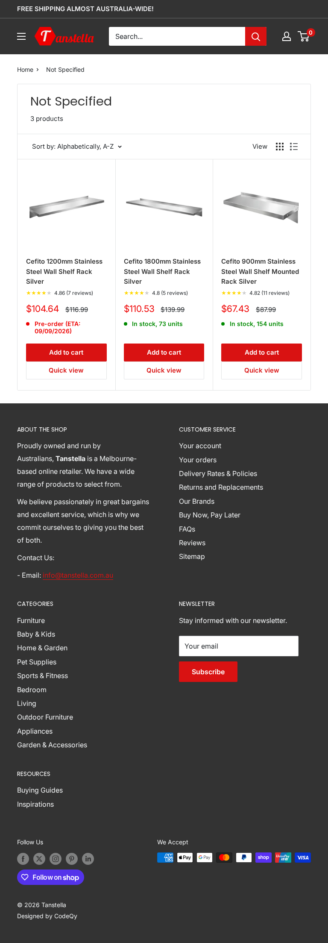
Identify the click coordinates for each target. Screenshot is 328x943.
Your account (200, 445)
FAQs (187, 529)
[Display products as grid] (280, 146)
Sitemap (192, 556)
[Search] (255, 36)
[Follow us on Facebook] (23, 858)
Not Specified (65, 69)
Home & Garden (42, 647)
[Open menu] (21, 36)
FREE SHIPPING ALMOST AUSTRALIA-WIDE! (85, 9)
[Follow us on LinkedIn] (88, 858)
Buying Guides (40, 790)
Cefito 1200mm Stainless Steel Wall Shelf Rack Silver (64, 271)
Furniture (31, 620)
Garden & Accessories (52, 744)
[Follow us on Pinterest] (72, 858)
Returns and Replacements (221, 487)
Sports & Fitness (42, 675)
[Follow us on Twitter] (39, 858)
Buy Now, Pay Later (209, 515)
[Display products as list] (294, 146)
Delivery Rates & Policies (218, 473)
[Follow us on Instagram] (56, 858)
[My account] (286, 36)
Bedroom (32, 689)
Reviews (192, 542)
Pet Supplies (36, 662)
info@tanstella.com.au (78, 575)
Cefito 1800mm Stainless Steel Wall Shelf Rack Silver (162, 271)
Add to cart (66, 352)
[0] (304, 36)
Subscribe (208, 671)
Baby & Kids (36, 634)
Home (25, 69)
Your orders (198, 459)
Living (26, 703)
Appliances (35, 731)
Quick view (66, 370)
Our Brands (196, 501)
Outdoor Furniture (45, 717)
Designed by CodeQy (47, 915)
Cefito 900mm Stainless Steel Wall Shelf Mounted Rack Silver (260, 271)
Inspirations (35, 804)
